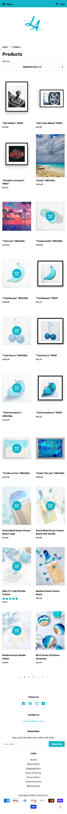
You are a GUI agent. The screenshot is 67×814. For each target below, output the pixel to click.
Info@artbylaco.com (33, 721)
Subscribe (56, 744)
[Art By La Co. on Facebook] (23, 704)
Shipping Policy (33, 768)
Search (33, 759)
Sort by (6, 61)
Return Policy (33, 763)
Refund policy (33, 785)
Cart (62, 4)
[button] (10, 598)
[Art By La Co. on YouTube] (43, 704)
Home (5, 47)
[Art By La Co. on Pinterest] (30, 704)
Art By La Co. (42, 795)
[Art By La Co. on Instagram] (36, 704)
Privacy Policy (33, 777)
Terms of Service (33, 772)
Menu (9, 4)
